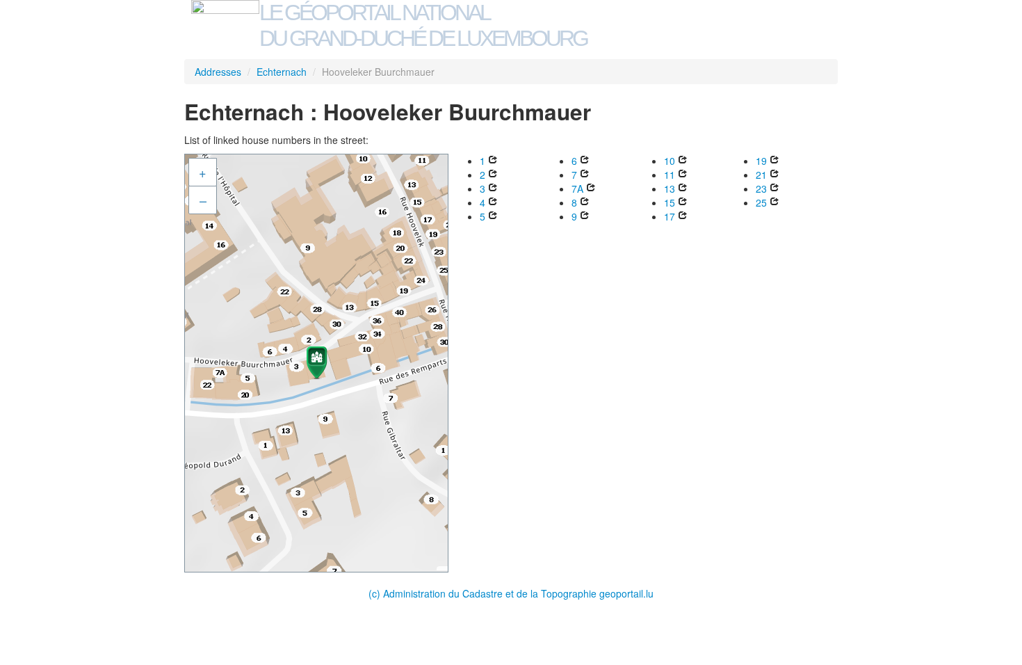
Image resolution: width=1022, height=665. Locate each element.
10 (669, 161)
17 (669, 216)
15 (669, 202)
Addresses (218, 72)
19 (761, 161)
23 (761, 188)
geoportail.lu (626, 593)
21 (761, 175)
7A (577, 188)
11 (669, 175)
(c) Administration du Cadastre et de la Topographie (483, 593)
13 (669, 188)
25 (761, 202)
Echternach (282, 72)
